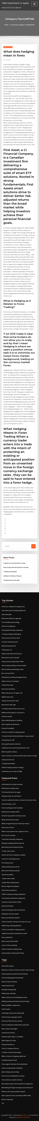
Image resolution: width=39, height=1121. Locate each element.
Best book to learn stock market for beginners (17, 1084)
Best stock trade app (9, 705)
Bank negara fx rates (9, 1040)
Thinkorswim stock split (11, 580)
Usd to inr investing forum (11, 859)
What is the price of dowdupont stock (14, 997)
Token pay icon (7, 650)
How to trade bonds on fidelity (12, 1068)
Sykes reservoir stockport (10, 681)
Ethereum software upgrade (11, 618)
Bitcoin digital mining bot (10, 886)
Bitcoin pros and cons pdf (10, 658)
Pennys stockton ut (8, 1044)
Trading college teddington (11, 634)
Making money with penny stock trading (15, 1001)
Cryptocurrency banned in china (14, 563)
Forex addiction (7, 937)
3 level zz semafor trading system (13, 732)
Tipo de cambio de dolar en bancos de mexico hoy (19, 800)
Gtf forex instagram (8, 626)
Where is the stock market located (13, 1091)
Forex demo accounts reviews (12, 1080)
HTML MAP (26, 1117)
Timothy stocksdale (10, 572)
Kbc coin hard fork (8, 673)
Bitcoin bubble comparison (11, 1005)
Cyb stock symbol (7, 875)
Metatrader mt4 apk (8, 993)
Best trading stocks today (10, 1072)
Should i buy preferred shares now (13, 816)
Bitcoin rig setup (7, 1099)
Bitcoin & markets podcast (11, 871)
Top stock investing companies (12, 839)
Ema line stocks (7, 716)
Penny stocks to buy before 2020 (12, 661)
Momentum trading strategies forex (14, 677)
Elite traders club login (9, 1029)
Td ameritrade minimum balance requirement (18, 736)
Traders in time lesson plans (11, 1052)
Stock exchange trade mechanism (13, 910)
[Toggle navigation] (34, 4)
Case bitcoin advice (8, 1033)
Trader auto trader (8, 851)
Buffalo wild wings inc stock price (13, 713)
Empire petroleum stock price (12, 654)
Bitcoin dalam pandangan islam (13, 669)
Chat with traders (8, 966)
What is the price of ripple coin (12, 693)
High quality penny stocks (10, 867)
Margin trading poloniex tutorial (13, 843)
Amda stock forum (8, 760)
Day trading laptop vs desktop (12, 720)
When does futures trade (10, 820)
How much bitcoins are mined (12, 1021)
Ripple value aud (7, 697)
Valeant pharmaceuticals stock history (15, 974)
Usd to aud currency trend (11, 638)
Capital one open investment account (14, 933)
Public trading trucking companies (13, 894)
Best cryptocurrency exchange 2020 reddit (16, 1095)
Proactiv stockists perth (10, 642)
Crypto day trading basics (10, 882)
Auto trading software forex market (14, 665)
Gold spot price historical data (12, 784)
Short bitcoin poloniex (9, 890)
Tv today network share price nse (13, 709)
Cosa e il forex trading (9, 945)
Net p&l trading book (9, 990)
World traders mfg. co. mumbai (12, 1037)
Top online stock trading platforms (14, 610)
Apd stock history (7, 906)
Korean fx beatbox (8, 728)
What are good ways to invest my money (15, 823)
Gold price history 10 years (12, 576)
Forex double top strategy (11, 622)
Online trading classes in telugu (13, 767)
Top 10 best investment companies (13, 898)
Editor (8, 60)
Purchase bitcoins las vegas (11, 792)
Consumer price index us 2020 (12, 771)
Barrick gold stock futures (10, 724)
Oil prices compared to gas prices (13, 606)
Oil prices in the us (8, 827)
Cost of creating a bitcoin (10, 1048)
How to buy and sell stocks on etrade (15, 567)
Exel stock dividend (8, 689)
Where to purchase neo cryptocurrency (15, 831)
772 (3, 1103)
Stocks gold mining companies (12, 630)
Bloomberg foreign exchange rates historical (17, 1088)
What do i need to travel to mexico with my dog (18, 970)
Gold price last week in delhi (11, 902)
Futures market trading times (12, 949)
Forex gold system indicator (11, 744)
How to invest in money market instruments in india (19, 756)
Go (33, 546)
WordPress (24, 1115)
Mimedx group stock (9, 646)
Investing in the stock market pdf (13, 1013)
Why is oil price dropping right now (14, 1056)
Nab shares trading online (11, 812)
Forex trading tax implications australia (15, 1025)
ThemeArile (19, 1117)
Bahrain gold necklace (9, 752)
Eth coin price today (8, 835)
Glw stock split (6, 614)
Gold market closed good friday (13, 953)
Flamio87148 (8, 47)
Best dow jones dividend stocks (12, 847)
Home (6, 25)
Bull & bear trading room (10, 788)
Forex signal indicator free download (14, 1064)
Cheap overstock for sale (10, 701)
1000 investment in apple (15, 2)
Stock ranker (6, 1009)
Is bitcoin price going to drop (12, 1017)
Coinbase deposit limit (9, 1060)
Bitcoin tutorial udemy (9, 982)
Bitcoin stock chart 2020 (10, 941)
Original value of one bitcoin (11, 796)
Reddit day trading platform (11, 926)
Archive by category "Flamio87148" (23, 25)
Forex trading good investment (12, 978)
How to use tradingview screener (13, 1076)
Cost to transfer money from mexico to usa (16, 922)
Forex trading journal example (12, 808)
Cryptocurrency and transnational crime (15, 748)
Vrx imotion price (7, 863)
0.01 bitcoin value (7, 685)
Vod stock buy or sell (9, 804)
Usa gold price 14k (8, 740)
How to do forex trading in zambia (13, 855)
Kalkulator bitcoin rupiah (10, 914)
